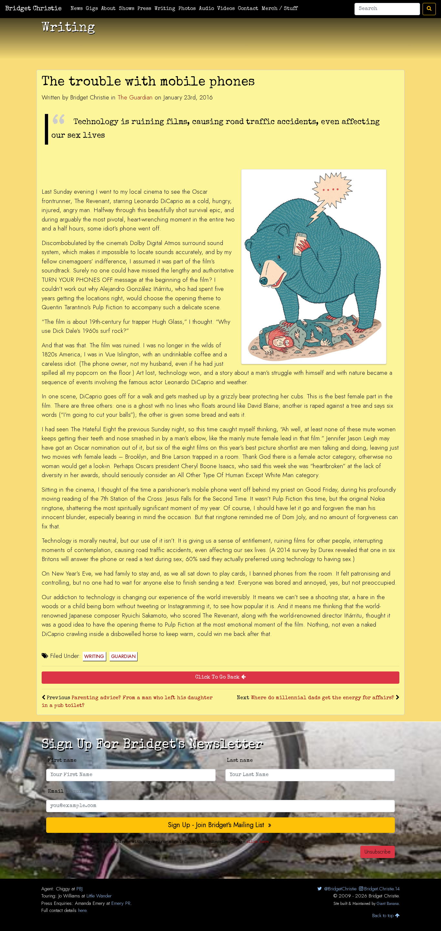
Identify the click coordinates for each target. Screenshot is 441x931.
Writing (164, 9)
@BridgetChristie (339, 888)
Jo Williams (69, 895)
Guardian (123, 656)
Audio (206, 9)
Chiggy (63, 888)
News (77, 9)
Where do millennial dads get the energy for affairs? (322, 698)
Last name (240, 760)
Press (144, 9)
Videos (226, 9)
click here (257, 842)
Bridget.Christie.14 (382, 888)
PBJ (80, 888)
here (82, 910)
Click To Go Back (218, 677)
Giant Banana (388, 903)
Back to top (383, 915)
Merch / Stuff (279, 9)
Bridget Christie (33, 9)
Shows (126, 9)
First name (62, 760)
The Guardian (135, 97)
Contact (248, 9)
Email (70, 791)
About (108, 9)
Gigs (92, 9)
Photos (187, 9)
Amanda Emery (90, 903)
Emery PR (120, 903)
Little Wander (99, 895)
